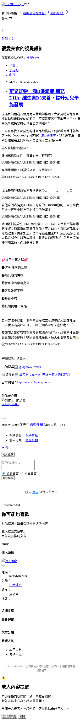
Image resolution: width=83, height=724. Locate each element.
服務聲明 (41, 670)
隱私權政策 (68, 666)
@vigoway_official (31, 367)
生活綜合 (33, 58)
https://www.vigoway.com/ (33, 382)
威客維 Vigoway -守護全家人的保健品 (44, 374)
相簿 (12, 65)
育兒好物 (31, 440)
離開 (22, 716)
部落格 (14, 70)
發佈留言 (8, 478)
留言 (43, 424)
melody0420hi (10, 404)
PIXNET (18, 666)
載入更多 (8, 454)
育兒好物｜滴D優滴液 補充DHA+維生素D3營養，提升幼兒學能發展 (44, 98)
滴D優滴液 (48, 135)
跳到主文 (8, 39)
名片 (12, 75)
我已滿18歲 (9, 716)
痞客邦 (34, 424)
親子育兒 (31, 435)
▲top (5, 447)
